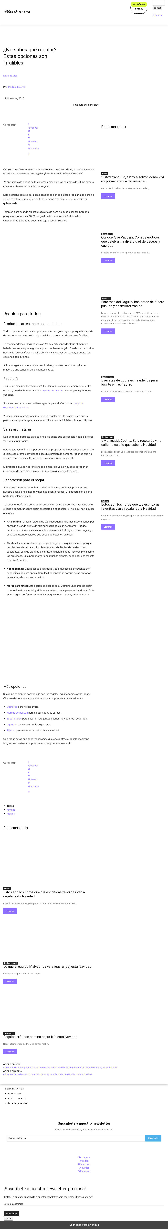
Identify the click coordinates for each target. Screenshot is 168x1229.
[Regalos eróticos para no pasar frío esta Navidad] (49, 1007)
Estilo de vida (10, 75)
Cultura (7, 889)
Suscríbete (153, 1138)
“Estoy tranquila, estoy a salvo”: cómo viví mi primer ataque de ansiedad (132, 179)
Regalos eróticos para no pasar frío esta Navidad (40, 1037)
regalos (11, 813)
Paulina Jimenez (17, 87)
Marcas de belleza (17, 712)
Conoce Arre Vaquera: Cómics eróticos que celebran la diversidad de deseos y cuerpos (130, 241)
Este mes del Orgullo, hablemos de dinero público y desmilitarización (132, 304)
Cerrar (8, 1218)
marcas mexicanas (52, 390)
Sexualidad (9, 1033)
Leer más (10, 911)
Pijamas (11, 730)
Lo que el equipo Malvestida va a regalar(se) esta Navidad (47, 966)
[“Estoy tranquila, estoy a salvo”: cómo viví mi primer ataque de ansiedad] (133, 154)
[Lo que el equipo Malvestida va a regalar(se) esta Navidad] (49, 937)
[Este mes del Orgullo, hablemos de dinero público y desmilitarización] (133, 279)
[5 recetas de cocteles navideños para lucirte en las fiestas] (133, 357)
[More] (61, 154)
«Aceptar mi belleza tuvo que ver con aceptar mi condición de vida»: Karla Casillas (47, 1074)
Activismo (106, 298)
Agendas (12, 724)
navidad (11, 809)
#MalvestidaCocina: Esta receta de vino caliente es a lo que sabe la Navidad (131, 443)
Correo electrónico (13, 1203)
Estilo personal (10, 963)
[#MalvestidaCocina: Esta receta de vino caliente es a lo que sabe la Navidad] (133, 418)
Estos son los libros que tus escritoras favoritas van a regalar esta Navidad (130, 506)
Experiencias (14, 718)
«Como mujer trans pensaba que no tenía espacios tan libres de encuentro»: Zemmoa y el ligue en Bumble (60, 1067)
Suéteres (12, 706)
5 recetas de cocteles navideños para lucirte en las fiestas (129, 382)
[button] (157, 15)
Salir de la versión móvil (84, 1224)
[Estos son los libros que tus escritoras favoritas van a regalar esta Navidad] (49, 862)
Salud (104, 174)
